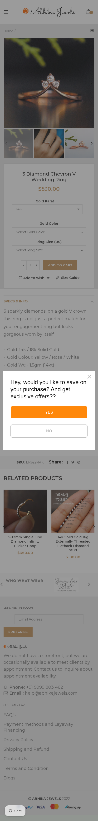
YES (49, 412)
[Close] (89, 376)
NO (49, 431)
